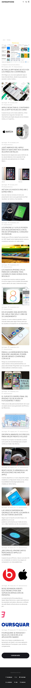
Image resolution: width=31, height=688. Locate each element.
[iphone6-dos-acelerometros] (15, 211)
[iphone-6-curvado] (15, 254)
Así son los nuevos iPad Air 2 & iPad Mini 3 (15, 190)
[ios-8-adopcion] (15, 296)
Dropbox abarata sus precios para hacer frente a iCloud (15, 435)
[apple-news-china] (15, 91)
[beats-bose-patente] (15, 574)
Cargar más (15, 655)
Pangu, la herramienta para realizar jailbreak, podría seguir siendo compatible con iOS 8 (15, 355)
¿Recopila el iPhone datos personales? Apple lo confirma (14, 552)
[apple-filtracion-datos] (15, 536)
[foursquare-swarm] (15, 619)
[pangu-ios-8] (15, 336)
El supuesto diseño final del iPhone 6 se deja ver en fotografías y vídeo (15, 398)
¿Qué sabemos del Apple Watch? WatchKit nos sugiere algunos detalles (15, 149)
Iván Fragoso (4, 102)
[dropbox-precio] (15, 420)
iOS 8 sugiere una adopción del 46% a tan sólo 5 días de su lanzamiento (14, 314)
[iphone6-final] (15, 380)
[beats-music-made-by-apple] (15, 456)
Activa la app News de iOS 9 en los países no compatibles (15, 70)
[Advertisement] (15, 22)
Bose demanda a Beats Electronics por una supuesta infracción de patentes (12, 591)
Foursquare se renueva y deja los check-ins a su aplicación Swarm (13, 635)
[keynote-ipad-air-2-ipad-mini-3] (15, 174)
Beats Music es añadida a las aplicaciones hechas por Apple (15, 472)
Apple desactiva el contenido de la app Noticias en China (15, 108)
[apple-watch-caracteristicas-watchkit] (15, 131)
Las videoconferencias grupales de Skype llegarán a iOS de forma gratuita (15, 512)
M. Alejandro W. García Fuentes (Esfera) (11, 64)
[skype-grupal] (15, 496)
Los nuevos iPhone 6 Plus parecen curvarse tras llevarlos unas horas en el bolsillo (14, 273)
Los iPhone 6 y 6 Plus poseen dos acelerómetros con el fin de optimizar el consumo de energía (15, 230)
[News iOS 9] (15, 54)
